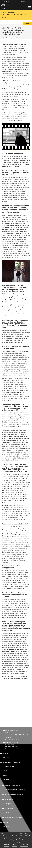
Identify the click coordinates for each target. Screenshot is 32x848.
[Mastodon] (6, 1)
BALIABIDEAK (7, 771)
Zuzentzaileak (9, 808)
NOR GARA (6, 757)
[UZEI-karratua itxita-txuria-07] (3, 6)
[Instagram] (8, 1)
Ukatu (14, 844)
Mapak (7, 812)
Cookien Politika (21, 840)
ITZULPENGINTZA (8, 766)
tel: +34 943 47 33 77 (12, 739)
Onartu (6, 844)
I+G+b (5, 775)
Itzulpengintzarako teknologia (14, 794)
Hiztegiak (8, 804)
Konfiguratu (24, 844)
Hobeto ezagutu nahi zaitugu (14, 749)
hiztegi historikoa (19, 243)
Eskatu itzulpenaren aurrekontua (15, 789)
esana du (19, 286)
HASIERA (3, 12)
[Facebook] (4, 1)
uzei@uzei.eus (9, 744)
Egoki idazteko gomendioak (13, 817)
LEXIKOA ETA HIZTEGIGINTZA (12, 762)
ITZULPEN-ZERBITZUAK (12, 785)
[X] (2, 1)
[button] (24, 1)
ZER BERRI (11, 12)
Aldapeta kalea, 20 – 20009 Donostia (16, 735)
